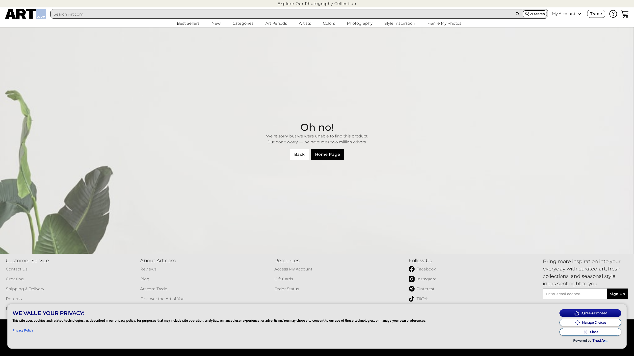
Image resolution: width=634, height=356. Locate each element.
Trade (596, 13)
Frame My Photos (444, 23)
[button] (317, 3)
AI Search (537, 14)
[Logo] (25, 14)
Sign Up (617, 294)
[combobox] (282, 14)
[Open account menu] (579, 13)
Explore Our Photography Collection (317, 3)
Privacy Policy (23, 330)
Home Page (327, 154)
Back (299, 154)
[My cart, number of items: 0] (625, 14)
